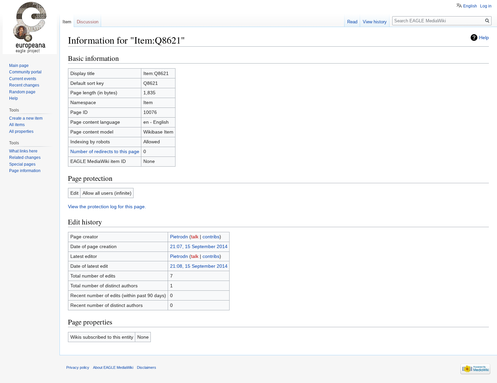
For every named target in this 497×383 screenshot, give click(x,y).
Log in (486, 6)
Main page (19, 65)
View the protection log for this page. (107, 206)
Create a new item (26, 118)
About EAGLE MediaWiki (113, 367)
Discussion (87, 21)
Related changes (25, 157)
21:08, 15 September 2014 (199, 266)
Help (484, 37)
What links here (23, 151)
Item (67, 21)
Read (352, 21)
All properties (21, 131)
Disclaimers (146, 367)
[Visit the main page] (30, 27)
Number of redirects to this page (104, 151)
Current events (22, 78)
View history (375, 21)
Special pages (22, 164)
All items (17, 124)
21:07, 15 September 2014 (199, 246)
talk (194, 236)
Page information (25, 170)
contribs (211, 236)
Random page (22, 92)
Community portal (25, 72)
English (470, 6)
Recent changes (24, 85)
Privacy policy (77, 367)
